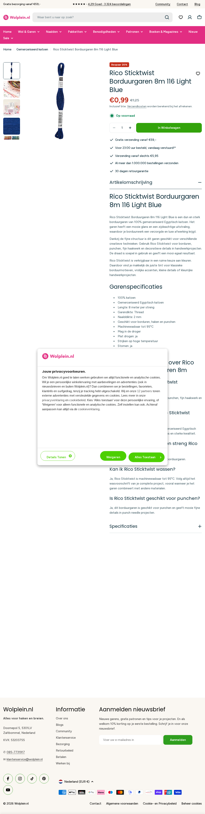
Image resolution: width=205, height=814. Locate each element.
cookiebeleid (77, 400)
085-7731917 (16, 752)
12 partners (144, 391)
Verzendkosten (137, 106)
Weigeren (113, 457)
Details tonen (56, 457)
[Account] (189, 17)
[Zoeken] (167, 17)
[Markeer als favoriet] (198, 73)
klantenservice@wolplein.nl (25, 759)
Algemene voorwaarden (122, 803)
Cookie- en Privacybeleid (160, 803)
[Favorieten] (181, 17)
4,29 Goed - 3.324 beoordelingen (109, 4)
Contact (182, 4)
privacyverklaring (53, 400)
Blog (197, 4)
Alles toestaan (145, 457)
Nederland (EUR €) (76, 781)
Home (7, 49)
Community (162, 4)
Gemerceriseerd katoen (32, 49)
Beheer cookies (191, 803)
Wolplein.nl (21, 803)
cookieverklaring (88, 409)
